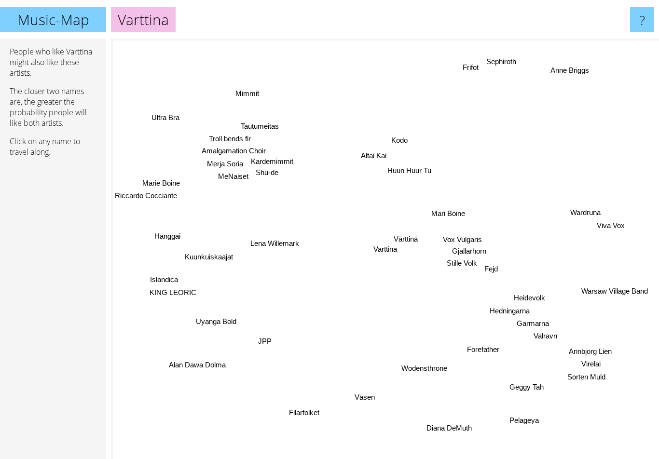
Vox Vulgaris (461, 239)
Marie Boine (160, 183)
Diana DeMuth (451, 427)
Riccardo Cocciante (146, 196)
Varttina (385, 249)
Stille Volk (461, 263)
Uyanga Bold (216, 322)
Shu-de (267, 174)
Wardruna (585, 213)
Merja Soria (225, 164)
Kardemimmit (271, 162)
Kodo (399, 140)
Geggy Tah (528, 386)
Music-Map (53, 19)
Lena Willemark (274, 244)
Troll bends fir (231, 139)
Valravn (546, 336)
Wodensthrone (424, 368)
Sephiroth (502, 61)
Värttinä (406, 238)
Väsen (365, 397)
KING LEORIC (172, 292)
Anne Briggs (570, 71)
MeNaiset (233, 176)
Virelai (591, 364)
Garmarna (533, 323)
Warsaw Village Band (614, 292)
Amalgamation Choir (234, 151)
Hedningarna (510, 310)
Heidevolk (529, 297)
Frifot (471, 67)
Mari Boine (448, 213)
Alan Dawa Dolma (197, 365)
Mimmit (248, 92)
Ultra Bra (163, 120)
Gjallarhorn (469, 251)
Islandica (164, 279)
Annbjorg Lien (590, 351)
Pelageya (526, 419)
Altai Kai (373, 155)
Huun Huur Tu (409, 170)
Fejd (491, 269)
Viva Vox (610, 226)
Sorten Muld (587, 376)
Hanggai (168, 232)
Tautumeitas (260, 126)
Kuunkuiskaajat (209, 257)
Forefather (483, 349)
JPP (265, 342)
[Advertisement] (53, 312)
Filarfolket (304, 413)
